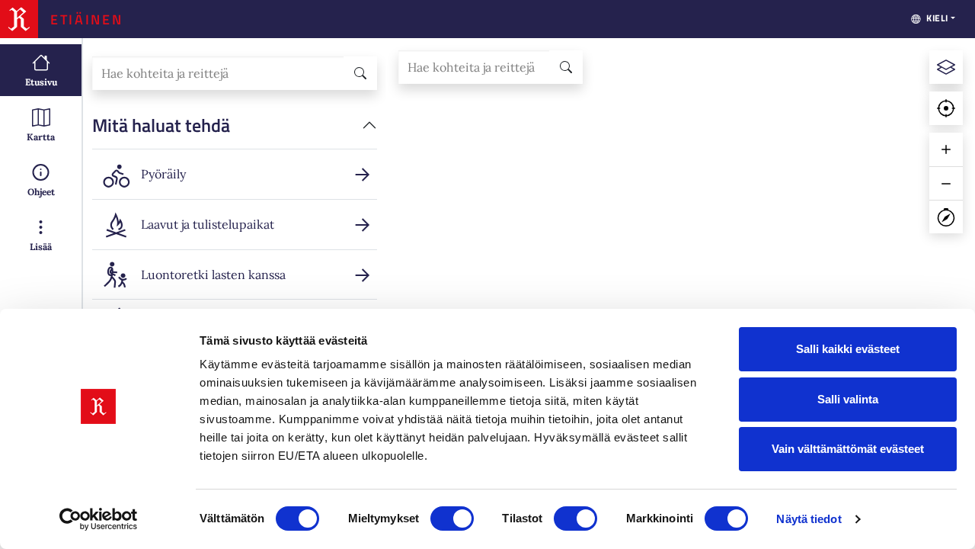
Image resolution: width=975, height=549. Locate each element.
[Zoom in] (946, 149)
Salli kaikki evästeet (848, 348)
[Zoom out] (946, 183)
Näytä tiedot (808, 518)
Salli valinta (847, 399)
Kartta (41, 137)
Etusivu (41, 82)
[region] (680, 293)
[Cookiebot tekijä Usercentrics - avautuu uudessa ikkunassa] (98, 519)
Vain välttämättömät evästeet (848, 448)
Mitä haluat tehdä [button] (161, 125)
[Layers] (946, 67)
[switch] (452, 518)
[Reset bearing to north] (946, 216)
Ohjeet (41, 191)
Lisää (41, 246)
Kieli (937, 18)
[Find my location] (946, 108)
